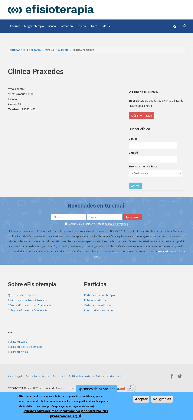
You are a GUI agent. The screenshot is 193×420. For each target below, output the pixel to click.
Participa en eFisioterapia (99, 295)
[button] (184, 26)
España (49, 50)
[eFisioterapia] (51, 10)
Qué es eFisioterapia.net (23, 295)
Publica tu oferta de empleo (25, 346)
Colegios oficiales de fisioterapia (27, 310)
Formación (66, 26)
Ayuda (45, 376)
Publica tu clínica (18, 352)
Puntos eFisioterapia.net (99, 310)
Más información (141, 115)
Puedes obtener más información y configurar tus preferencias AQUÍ (66, 413)
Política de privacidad (108, 376)
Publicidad (59, 376)
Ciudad (133, 152)
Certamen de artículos (97, 305)
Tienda (51, 26)
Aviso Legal (15, 376)
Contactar (32, 376)
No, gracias (162, 399)
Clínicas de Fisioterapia (25, 50)
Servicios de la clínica (143, 166)
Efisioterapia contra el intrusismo (28, 300)
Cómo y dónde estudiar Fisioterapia (29, 305)
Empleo (81, 26)
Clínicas (94, 26)
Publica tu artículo (95, 300)
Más (105, 26)
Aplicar (135, 186)
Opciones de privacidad (96, 389)
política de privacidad (116, 224)
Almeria (63, 50)
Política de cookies (80, 376)
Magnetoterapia (34, 26)
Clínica (133, 139)
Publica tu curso (17, 341)
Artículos (15, 26)
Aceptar (141, 399)
